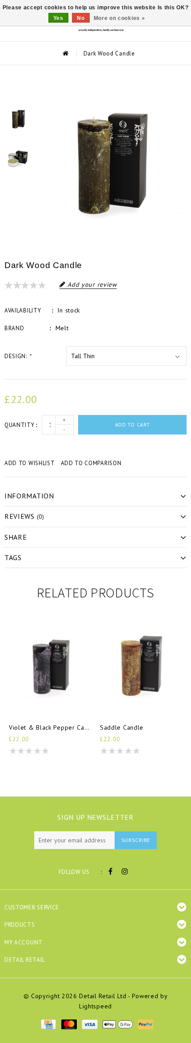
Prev (18, 89)
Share (15, 537)
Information (29, 495)
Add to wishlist (29, 463)
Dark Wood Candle (109, 53)
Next (18, 186)
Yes (58, 18)
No (80, 18)
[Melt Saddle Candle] (141, 665)
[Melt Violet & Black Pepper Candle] (50, 665)
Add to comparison (91, 463)
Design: (17, 356)
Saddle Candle (121, 727)
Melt (62, 328)
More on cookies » (119, 18)
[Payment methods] (48, 1024)
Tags (13, 557)
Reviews (24, 516)
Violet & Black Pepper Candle (50, 727)
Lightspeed (95, 1006)
